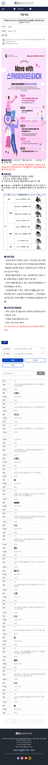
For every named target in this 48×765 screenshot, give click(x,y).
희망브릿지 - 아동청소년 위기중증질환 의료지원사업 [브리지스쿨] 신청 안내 (29, 675)
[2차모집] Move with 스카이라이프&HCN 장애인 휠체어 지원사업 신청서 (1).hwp (24, 40)
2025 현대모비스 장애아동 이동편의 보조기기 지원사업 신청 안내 (29, 450)
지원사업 (20, 9)
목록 (4, 342)
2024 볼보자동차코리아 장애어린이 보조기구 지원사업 (29, 585)
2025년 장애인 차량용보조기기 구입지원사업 (28, 429)
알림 (3, 9)
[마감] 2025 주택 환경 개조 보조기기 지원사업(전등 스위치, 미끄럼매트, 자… (29, 494)
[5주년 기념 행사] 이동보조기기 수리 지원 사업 (29, 630)
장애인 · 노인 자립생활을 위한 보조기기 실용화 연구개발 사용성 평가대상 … (29, 652)
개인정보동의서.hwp (11, 44)
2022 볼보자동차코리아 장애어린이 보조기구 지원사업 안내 (25, 354)
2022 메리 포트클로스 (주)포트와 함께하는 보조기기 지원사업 (25, 349)
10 (42, 721)
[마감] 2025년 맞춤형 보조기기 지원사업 (27, 473)
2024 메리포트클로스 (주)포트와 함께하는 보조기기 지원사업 (29, 608)
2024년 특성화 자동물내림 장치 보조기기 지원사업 (29, 698)
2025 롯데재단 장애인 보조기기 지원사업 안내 (29, 407)
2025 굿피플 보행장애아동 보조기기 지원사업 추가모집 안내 (29, 385)
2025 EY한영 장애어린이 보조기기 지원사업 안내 (29, 563)
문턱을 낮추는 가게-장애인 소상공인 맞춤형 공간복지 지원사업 (29, 540)
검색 (40, 373)
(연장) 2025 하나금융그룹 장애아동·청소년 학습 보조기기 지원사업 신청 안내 (29, 517)
